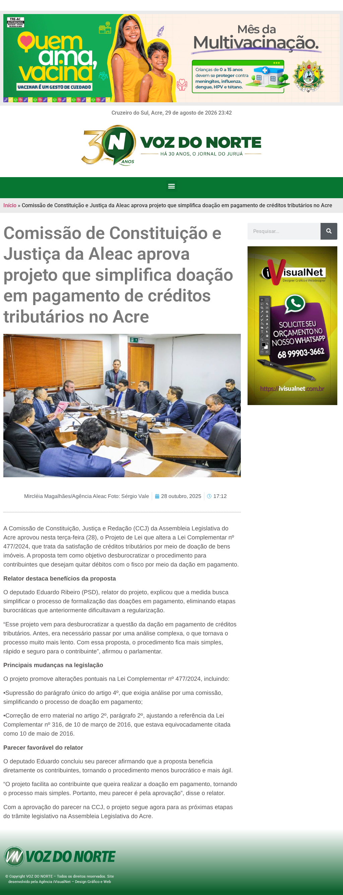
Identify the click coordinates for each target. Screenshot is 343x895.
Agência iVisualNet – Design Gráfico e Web (75, 882)
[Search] (329, 231)
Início (9, 205)
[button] (171, 185)
